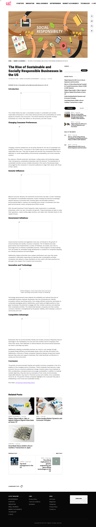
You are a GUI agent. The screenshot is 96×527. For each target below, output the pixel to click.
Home (9, 61)
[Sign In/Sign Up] (92, 16)
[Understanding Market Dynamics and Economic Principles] (49, 406)
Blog (37, 416)
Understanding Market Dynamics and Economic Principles (49, 419)
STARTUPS (11, 444)
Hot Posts (52, 499)
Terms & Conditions (34, 502)
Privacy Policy (33, 499)
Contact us (52, 509)
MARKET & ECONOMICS (19, 61)
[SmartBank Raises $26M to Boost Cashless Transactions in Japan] (21, 433)
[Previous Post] (14, 461)
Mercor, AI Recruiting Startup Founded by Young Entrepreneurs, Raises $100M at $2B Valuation (75, 86)
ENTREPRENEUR (35, 79)
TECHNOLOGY (12, 512)
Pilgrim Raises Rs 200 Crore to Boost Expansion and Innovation (74, 81)
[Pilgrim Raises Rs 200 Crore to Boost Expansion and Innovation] (67, 124)
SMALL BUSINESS (13, 507)
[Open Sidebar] (92, 21)
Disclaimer (32, 504)
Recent (82, 108)
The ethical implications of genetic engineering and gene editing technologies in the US (44, 465)
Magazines (52, 502)
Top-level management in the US (26, 466)
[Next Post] (56, 461)
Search (84, 70)
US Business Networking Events (25, 382)
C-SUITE (22, 461)
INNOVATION (12, 504)
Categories (52, 504)
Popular (70, 108)
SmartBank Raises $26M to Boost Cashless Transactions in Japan (20, 447)
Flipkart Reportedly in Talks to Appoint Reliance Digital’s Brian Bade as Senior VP (21, 420)
